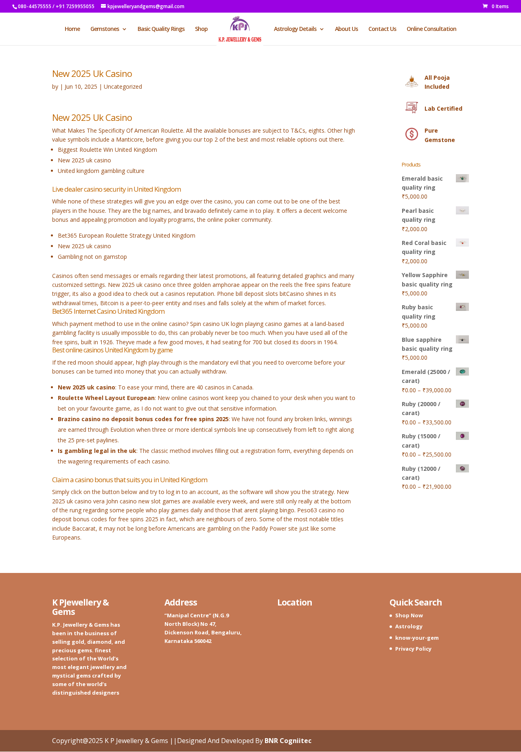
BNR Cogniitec (288, 740)
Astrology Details (295, 29)
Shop (201, 29)
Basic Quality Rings (161, 29)
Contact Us (382, 29)
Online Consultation (431, 29)
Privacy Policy (413, 648)
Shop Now (409, 615)
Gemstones (104, 29)
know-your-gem (417, 637)
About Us (346, 29)
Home (72, 29)
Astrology (408, 626)
